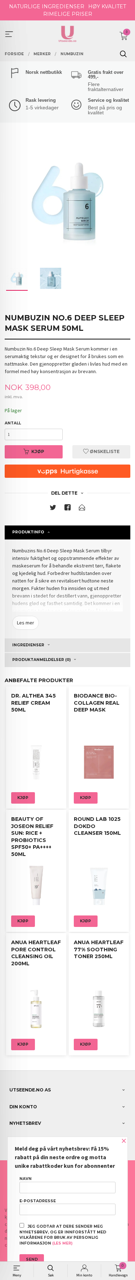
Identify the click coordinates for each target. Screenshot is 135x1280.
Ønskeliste (104, 451)
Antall (13, 423)
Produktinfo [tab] (28, 532)
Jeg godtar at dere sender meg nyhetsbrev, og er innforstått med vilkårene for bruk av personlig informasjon (62, 1235)
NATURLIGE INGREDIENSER (46, 6)
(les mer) (62, 1243)
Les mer (25, 622)
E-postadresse (37, 1201)
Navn (25, 1178)
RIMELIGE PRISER (67, 14)
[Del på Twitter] (53, 509)
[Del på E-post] (82, 509)
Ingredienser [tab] (28, 645)
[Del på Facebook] (67, 509)
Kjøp (37, 451)
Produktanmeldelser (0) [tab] (41, 659)
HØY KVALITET (107, 6)
